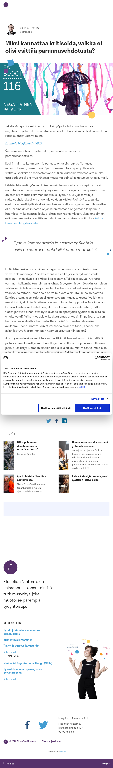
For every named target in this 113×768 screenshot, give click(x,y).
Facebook (27, 725)
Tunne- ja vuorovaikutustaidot (21, 645)
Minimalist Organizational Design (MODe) (28, 663)
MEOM (63, 751)
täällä (82, 387)
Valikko (10, 763)
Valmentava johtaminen (18, 640)
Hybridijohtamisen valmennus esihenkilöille (22, 632)
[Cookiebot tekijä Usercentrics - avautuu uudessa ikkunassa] (97, 357)
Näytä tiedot (97, 398)
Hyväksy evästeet (92, 408)
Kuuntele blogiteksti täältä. (23, 143)
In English (105, 763)
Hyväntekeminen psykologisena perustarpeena (23, 671)
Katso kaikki (10, 652)
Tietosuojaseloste (51, 741)
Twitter (43, 725)
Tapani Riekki (25, 31)
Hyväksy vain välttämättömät (56, 408)
